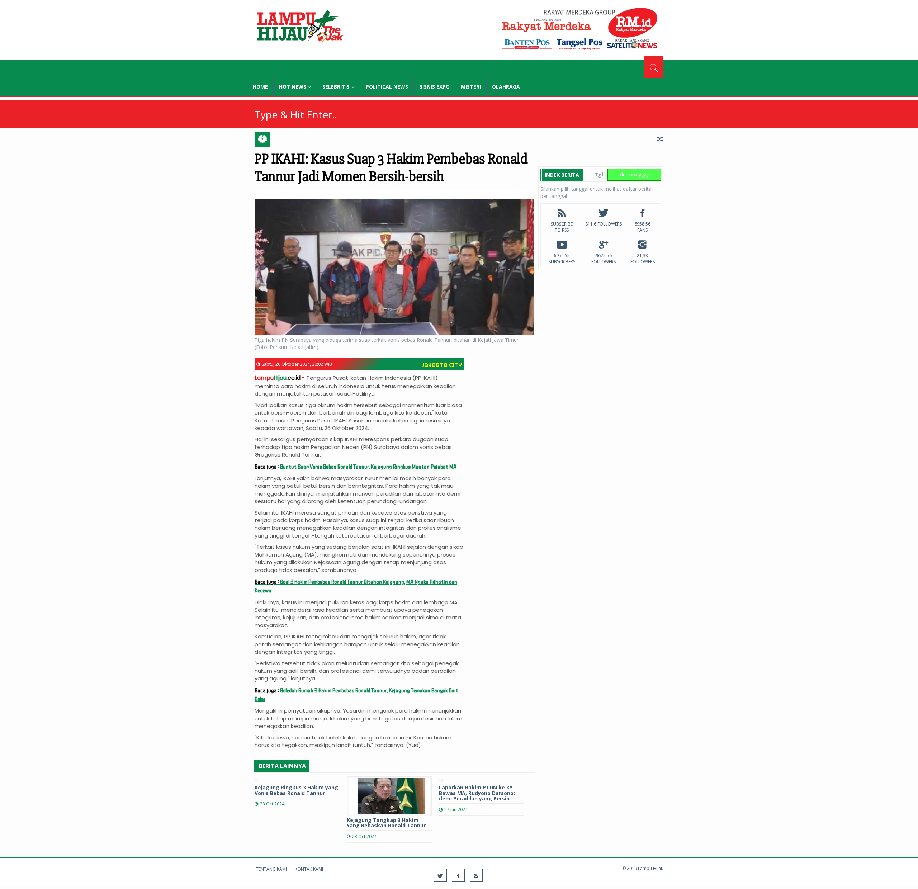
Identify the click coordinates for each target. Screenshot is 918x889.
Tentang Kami (271, 869)
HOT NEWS (292, 86)
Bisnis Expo (434, 86)
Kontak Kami (309, 869)
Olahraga (506, 86)
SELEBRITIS (336, 86)
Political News (387, 86)
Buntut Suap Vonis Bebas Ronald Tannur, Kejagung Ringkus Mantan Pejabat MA (355, 466)
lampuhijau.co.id (299, 27)
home (260, 86)
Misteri (471, 86)
